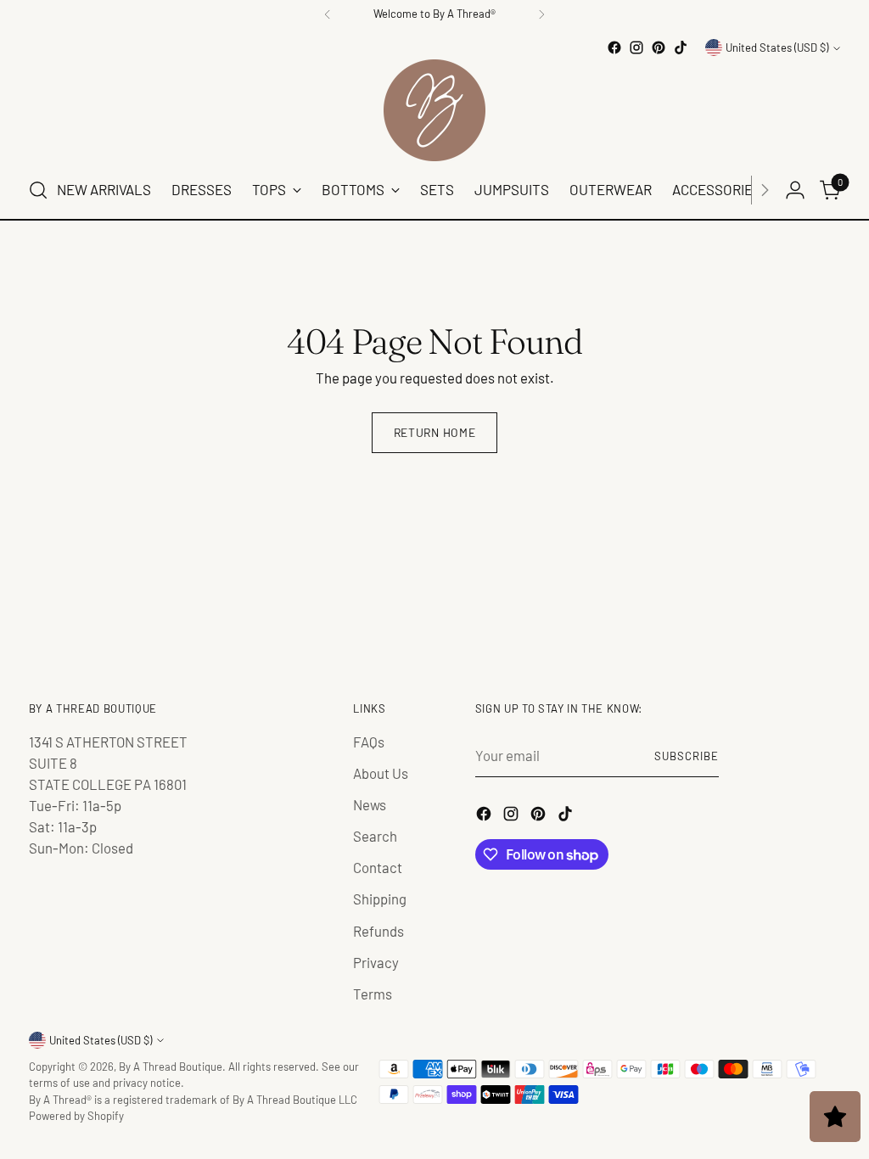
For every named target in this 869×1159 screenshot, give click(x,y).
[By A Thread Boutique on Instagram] (636, 47)
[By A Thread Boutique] (434, 110)
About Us (380, 772)
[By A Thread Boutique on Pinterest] (658, 47)
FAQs (368, 741)
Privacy (376, 962)
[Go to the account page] (795, 190)
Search (375, 835)
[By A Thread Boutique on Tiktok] (680, 47)
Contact (377, 867)
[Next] (541, 14)
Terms (372, 993)
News (369, 804)
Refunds (378, 930)
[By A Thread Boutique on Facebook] (614, 47)
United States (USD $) (777, 47)
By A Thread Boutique (170, 1066)
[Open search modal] (38, 190)
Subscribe (686, 756)
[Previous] (327, 14)
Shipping (379, 898)
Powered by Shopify (76, 1116)
